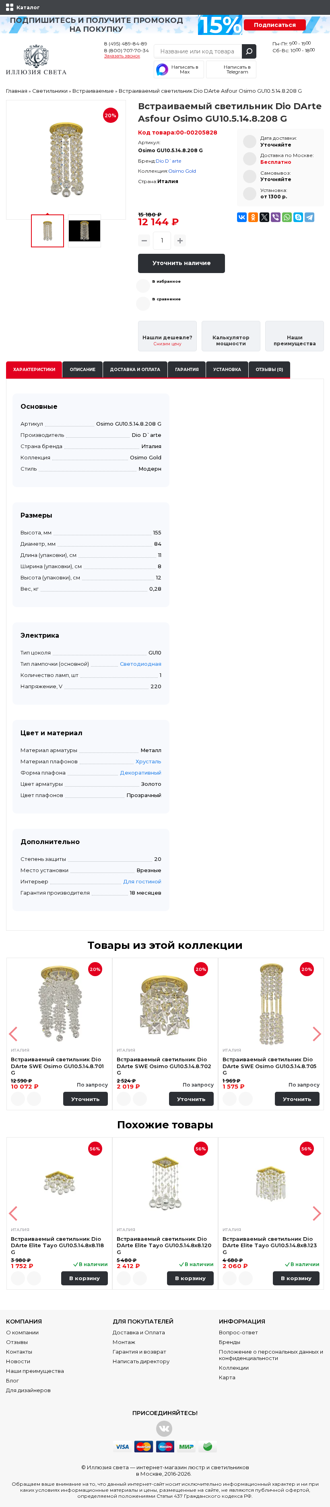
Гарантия (187, 369)
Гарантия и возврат (139, 1351)
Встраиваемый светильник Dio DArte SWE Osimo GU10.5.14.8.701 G (57, 1066)
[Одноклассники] (253, 217)
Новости (18, 1361)
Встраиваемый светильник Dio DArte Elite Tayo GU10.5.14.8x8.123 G (270, 1245)
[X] (264, 217)
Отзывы (17, 1342)
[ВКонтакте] (242, 217)
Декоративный (140, 772)
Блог (12, 1380)
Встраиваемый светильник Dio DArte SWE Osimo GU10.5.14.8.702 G (164, 1066)
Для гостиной (142, 881)
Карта (227, 1377)
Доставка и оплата (135, 369)
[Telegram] (309, 217)
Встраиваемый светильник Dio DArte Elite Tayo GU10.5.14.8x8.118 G (57, 1245)
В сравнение (166, 299)
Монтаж (124, 1342)
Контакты (19, 1351)
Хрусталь (148, 761)
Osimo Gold (182, 171)
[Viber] (275, 217)
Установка (227, 369)
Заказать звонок (122, 56)
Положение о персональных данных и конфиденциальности (271, 1354)
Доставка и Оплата (139, 1332)
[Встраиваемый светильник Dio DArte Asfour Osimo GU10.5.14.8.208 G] (66, 159)
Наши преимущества (35, 1371)
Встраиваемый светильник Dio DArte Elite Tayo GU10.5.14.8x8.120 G (164, 1245)
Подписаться (275, 25)
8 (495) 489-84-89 (125, 44)
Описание (82, 369)
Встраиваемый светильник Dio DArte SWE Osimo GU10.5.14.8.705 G (269, 1066)
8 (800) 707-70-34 (126, 50)
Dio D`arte (168, 161)
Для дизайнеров (28, 1390)
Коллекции (234, 1367)
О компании (22, 1332)
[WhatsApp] (287, 217)
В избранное (166, 281)
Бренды (229, 1342)
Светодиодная (140, 664)
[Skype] (298, 217)
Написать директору (141, 1361)
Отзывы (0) (269, 369)
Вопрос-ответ (238, 1332)
